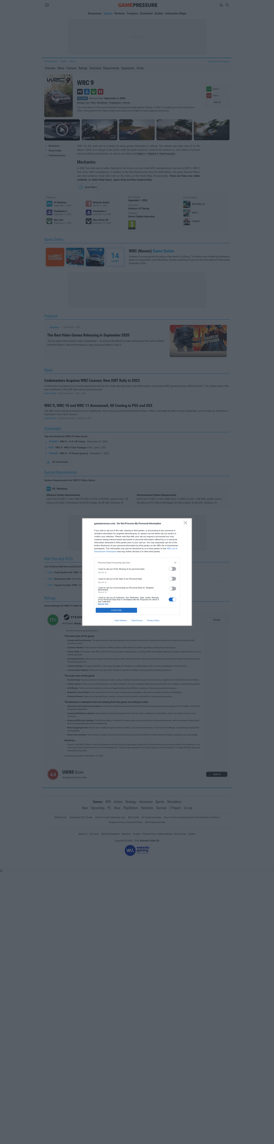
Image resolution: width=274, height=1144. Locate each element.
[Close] (186, 523)
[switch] (172, 569)
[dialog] (137, 572)
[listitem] (137, 562)
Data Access (137, 620)
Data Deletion (121, 620)
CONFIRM (116, 610)
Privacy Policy (153, 620)
